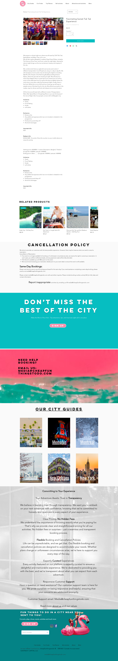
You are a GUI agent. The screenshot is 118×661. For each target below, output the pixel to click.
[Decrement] (67, 34)
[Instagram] (51, 625)
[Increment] (72, 34)
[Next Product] (96, 217)
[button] (72, 12)
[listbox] (72, 12)
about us (56, 606)
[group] (58, 221)
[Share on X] (76, 46)
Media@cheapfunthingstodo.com (35, 372)
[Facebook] (55, 625)
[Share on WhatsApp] (73, 46)
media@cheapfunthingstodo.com (35, 271)
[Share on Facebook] (67, 46)
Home (25, 12)
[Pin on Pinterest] (70, 46)
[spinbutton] (69, 34)
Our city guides (59, 409)
